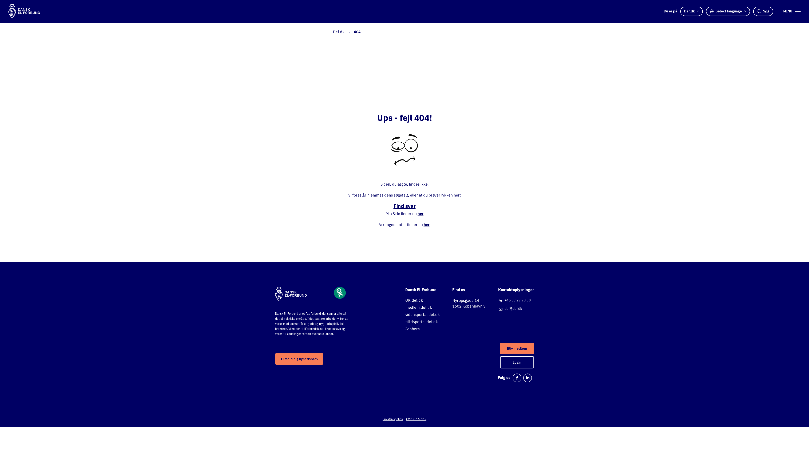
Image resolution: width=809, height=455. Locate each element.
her (420, 213)
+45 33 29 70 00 (518, 300)
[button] (798, 11)
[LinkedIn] (527, 378)
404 (357, 31)
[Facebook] (517, 378)
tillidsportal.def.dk (421, 321)
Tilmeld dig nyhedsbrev (299, 359)
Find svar (405, 206)
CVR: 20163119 (416, 419)
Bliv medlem (517, 348)
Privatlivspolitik (393, 419)
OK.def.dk (414, 300)
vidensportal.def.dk (422, 314)
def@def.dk (513, 308)
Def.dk (338, 31)
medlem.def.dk (418, 307)
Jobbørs (412, 329)
